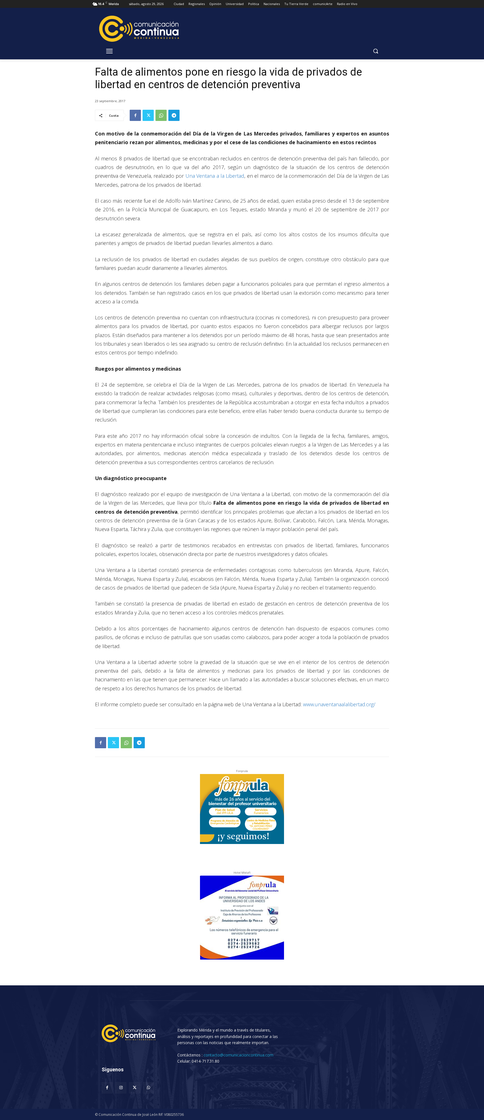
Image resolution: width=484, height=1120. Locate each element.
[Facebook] (135, 115)
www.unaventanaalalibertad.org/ (339, 704)
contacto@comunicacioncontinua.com (238, 1055)
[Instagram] (120, 1087)
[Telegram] (174, 115)
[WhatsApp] (161, 115)
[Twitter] (148, 115)
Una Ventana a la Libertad (214, 175)
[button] (375, 51)
